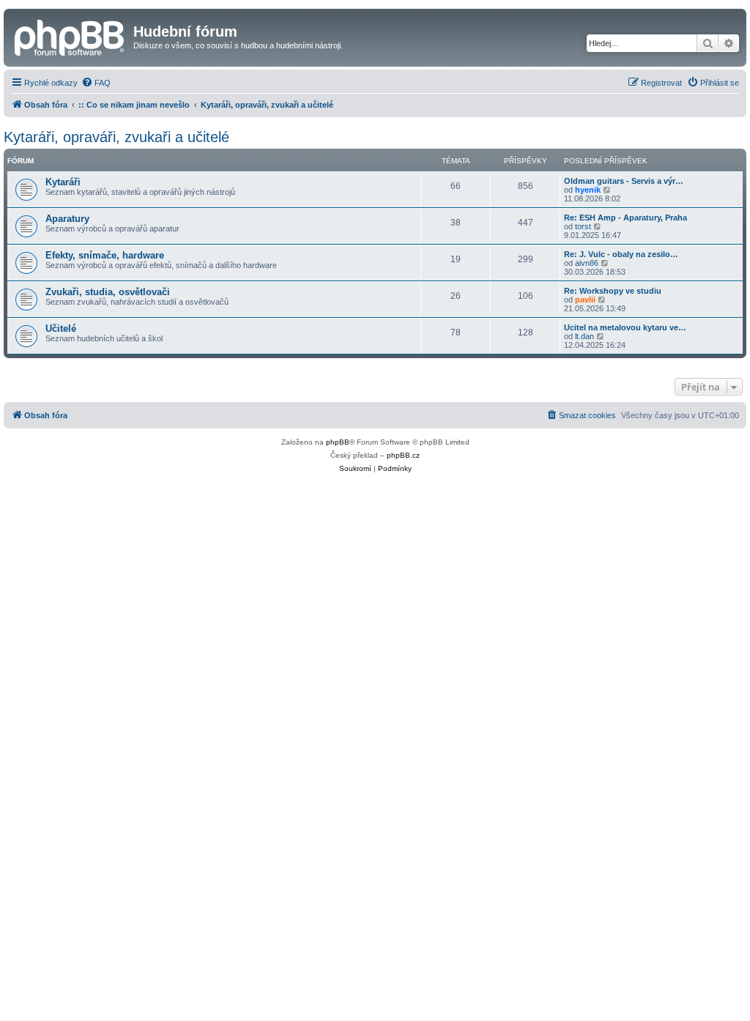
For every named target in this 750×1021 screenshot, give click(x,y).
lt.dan (584, 336)
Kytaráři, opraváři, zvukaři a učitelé (116, 137)
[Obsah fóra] (70, 35)
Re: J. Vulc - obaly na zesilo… (621, 254)
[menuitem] (96, 83)
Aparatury (67, 218)
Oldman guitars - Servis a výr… (623, 181)
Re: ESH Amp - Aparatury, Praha (625, 217)
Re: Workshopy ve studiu (612, 290)
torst (583, 226)
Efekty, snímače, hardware (104, 255)
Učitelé (60, 328)
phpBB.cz (403, 455)
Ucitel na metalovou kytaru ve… (625, 327)
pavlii (585, 299)
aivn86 (586, 263)
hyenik (588, 189)
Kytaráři (63, 182)
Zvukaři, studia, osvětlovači (107, 291)
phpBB (337, 442)
